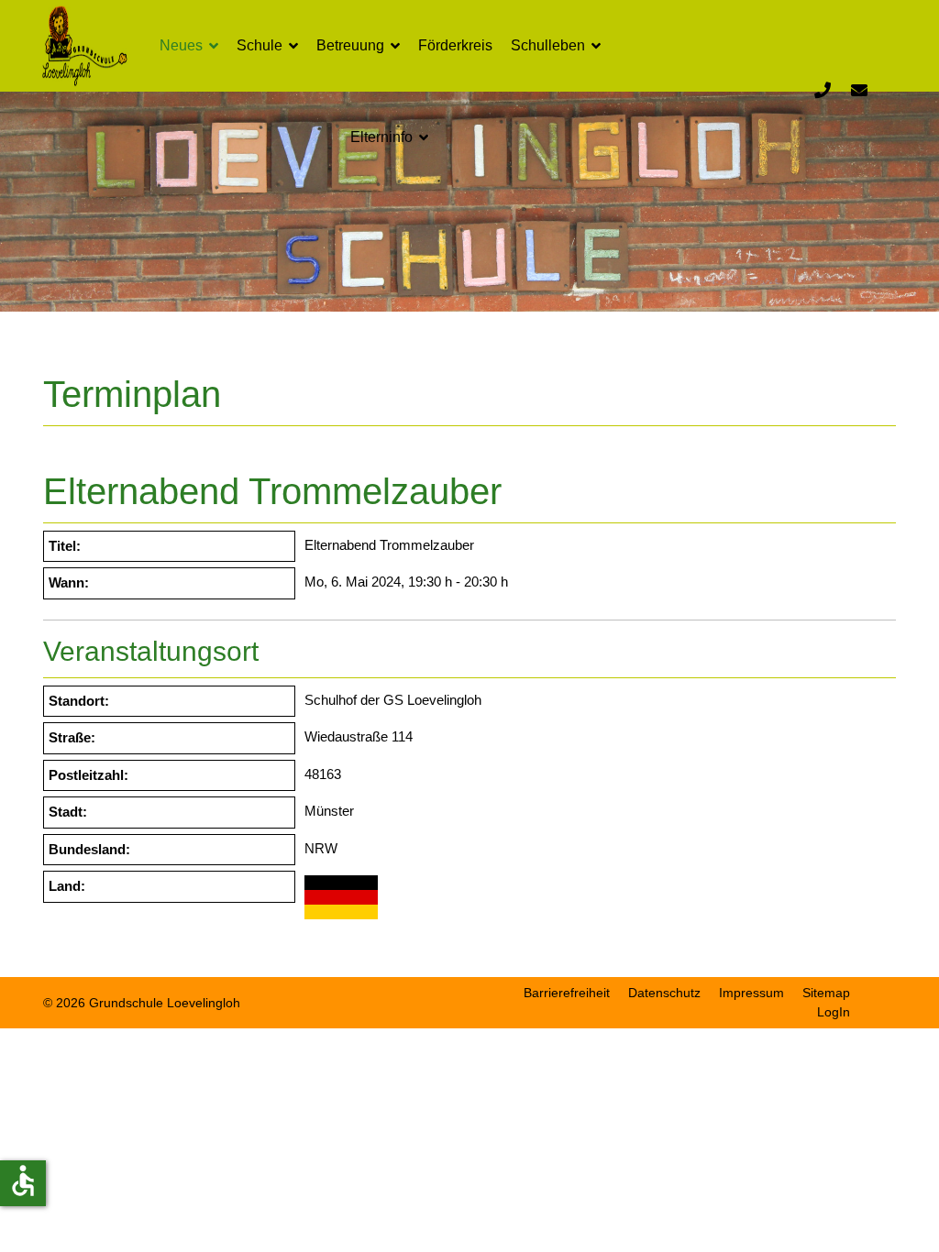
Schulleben (548, 45)
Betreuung (350, 45)
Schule (259, 45)
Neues (181, 45)
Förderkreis (455, 45)
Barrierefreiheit (567, 992)
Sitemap (826, 992)
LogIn (833, 1012)
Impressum (751, 992)
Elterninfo (381, 137)
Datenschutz (664, 992)
